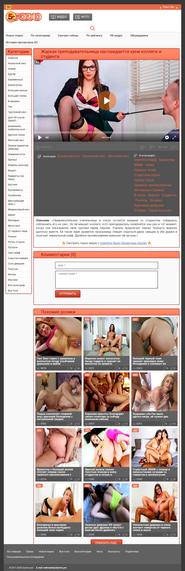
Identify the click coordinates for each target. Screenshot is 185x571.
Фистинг (13, 279)
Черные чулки (145, 170)
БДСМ (11, 74)
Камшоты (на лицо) (16, 177)
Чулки (149, 165)
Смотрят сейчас (68, 35)
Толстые (13, 269)
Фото (100, 551)
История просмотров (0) (21, 42)
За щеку (156, 200)
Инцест (12, 170)
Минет (12, 214)
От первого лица (17, 231)
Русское (13, 247)
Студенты (169, 195)
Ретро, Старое (16, 241)
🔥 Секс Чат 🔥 (168, 7)
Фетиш (12, 274)
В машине (14, 101)
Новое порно (14, 35)
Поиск (29, 551)
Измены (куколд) (18, 165)
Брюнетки (167, 160)
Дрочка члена (16, 134)
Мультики (14, 225)
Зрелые (12, 159)
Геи (10, 106)
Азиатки (13, 57)
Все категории (16, 285)
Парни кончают (160, 210)
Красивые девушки (149, 205)
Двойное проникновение (153, 185)
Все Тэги (13, 290)
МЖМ (138, 165)
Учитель (141, 200)
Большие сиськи (17, 90)
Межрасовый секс (19, 209)
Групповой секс (17, 112)
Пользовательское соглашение (25, 556)
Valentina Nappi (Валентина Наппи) (123, 243)
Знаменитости (16, 154)
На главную (14, 551)
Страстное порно (147, 175)
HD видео (116, 35)
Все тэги (64, 551)
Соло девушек (16, 263)
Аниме (12, 68)
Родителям (131, 551)
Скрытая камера (18, 258)
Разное (12, 236)
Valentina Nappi (145, 160)
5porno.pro (28, 567)
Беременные (15, 79)
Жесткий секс (16, 140)
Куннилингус (15, 190)
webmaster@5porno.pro (55, 567)
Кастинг (13, 184)
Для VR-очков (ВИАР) (16, 119)
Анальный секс (17, 63)
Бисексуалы (15, 85)
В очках (140, 195)
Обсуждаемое (139, 35)
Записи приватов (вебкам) (18, 147)
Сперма (140, 210)
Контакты (114, 551)
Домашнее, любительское (16, 128)
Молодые (13, 220)
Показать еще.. (106, 543)
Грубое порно (144, 180)
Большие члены (17, 95)
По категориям (40, 35)
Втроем (153, 195)
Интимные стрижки (149, 190)
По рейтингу (94, 35)
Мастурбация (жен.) (16, 202)
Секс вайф (14, 252)
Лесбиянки (14, 195)
